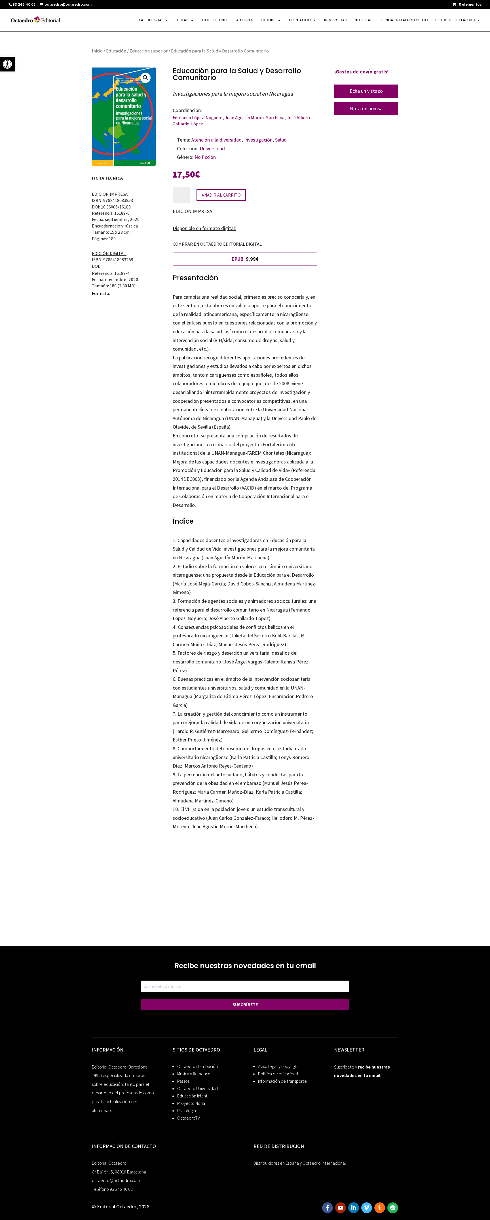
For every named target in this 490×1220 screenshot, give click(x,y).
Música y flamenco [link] (193, 1074)
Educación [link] (116, 51)
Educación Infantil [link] (193, 1096)
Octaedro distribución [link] (197, 1066)
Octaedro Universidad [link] (197, 1089)
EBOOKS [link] (268, 20)
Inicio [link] (97, 51)
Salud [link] (281, 139)
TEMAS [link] (182, 20)
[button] (145, 78)
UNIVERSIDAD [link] (335, 20)
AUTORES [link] (245, 20)
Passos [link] (183, 1081)
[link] (7, 64)
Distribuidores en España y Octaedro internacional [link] (300, 1163)
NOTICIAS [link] (364, 20)
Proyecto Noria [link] (191, 1103)
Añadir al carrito (221, 195)
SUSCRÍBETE (245, 1005)
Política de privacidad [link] (278, 1074)
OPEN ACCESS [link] (302, 20)
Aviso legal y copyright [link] (278, 1066)
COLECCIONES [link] (215, 20)
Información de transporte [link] (282, 1081)
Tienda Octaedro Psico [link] (404, 20)
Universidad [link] (212, 148)
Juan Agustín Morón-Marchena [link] (254, 118)
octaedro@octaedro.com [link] (116, 1180)
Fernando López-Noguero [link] (198, 118)
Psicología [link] (186, 1111)
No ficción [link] (205, 157)
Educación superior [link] (149, 51)
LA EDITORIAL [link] (151, 20)
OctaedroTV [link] (188, 1118)
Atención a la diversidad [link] (216, 139)
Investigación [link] (258, 139)
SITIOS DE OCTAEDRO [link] (455, 20)
